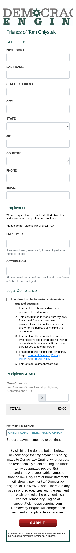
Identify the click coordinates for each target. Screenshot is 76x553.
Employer (14, 234)
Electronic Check (47, 432)
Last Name (15, 66)
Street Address (19, 84)
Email (11, 187)
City (9, 101)
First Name (15, 49)
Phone (11, 170)
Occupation (16, 261)
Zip (8, 136)
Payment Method (20, 425)
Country (13, 153)
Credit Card (18, 432)
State (11, 118)
